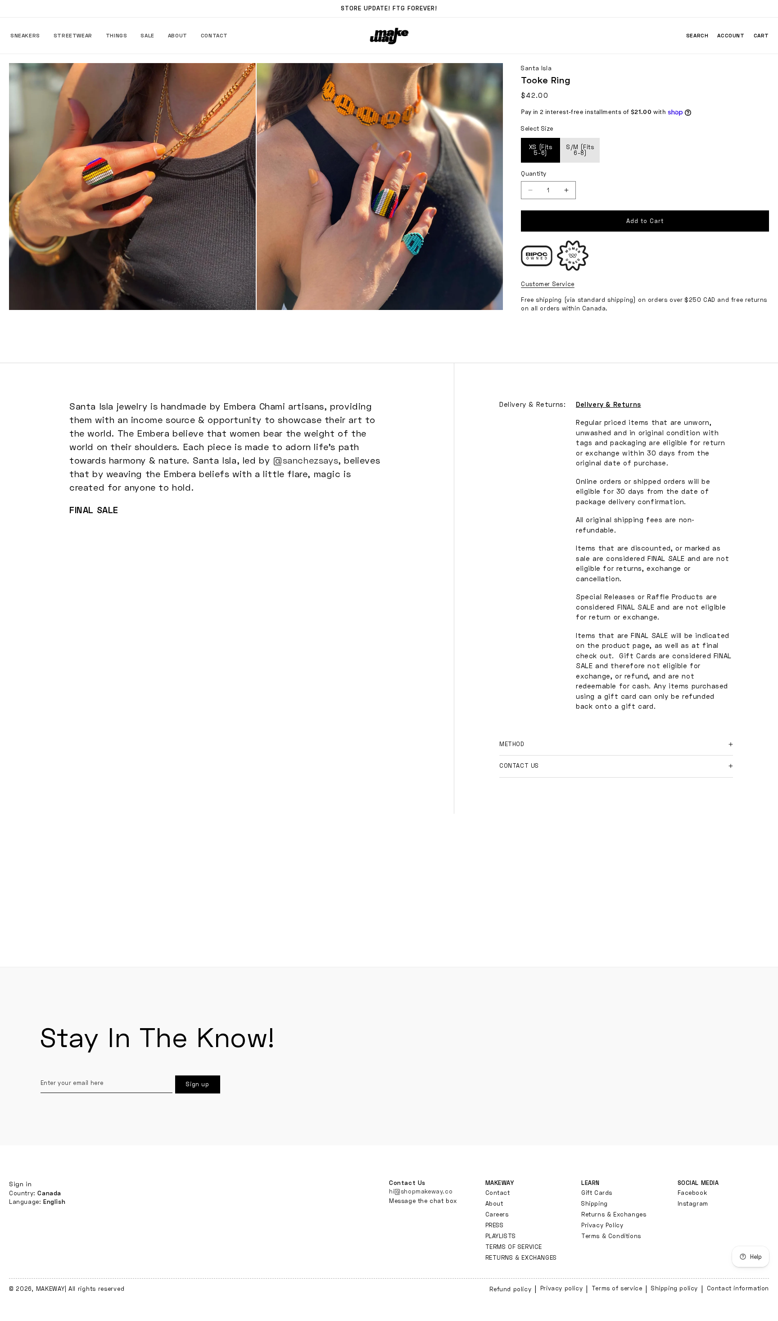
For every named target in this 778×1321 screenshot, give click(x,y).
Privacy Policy (602, 1225)
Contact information (738, 1288)
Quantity (533, 173)
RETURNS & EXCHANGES (521, 1257)
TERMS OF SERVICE (514, 1246)
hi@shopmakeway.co (420, 1191)
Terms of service (617, 1288)
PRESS (494, 1225)
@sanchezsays (305, 460)
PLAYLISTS (500, 1235)
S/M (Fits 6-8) (580, 149)
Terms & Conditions (611, 1235)
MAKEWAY (50, 1288)
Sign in (20, 1184)
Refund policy (510, 1289)
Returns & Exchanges (613, 1214)
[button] (25, 35)
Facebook (692, 1192)
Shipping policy (674, 1288)
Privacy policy (561, 1288)
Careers (497, 1214)
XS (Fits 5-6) (540, 149)
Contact (497, 1192)
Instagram (693, 1203)
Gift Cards (596, 1192)
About (494, 1203)
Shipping (594, 1203)
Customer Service (547, 283)
